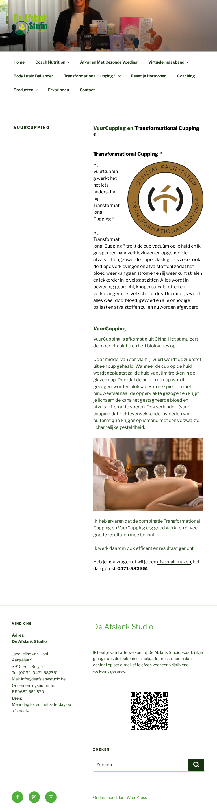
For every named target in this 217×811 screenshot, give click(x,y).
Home (19, 62)
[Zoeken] (196, 765)
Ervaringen (58, 89)
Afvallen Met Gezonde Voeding (109, 62)
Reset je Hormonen (148, 75)
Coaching (186, 75)
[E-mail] (51, 797)
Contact (87, 89)
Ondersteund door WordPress (120, 797)
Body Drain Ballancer (33, 75)
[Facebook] (17, 797)
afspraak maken (174, 562)
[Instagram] (34, 797)
